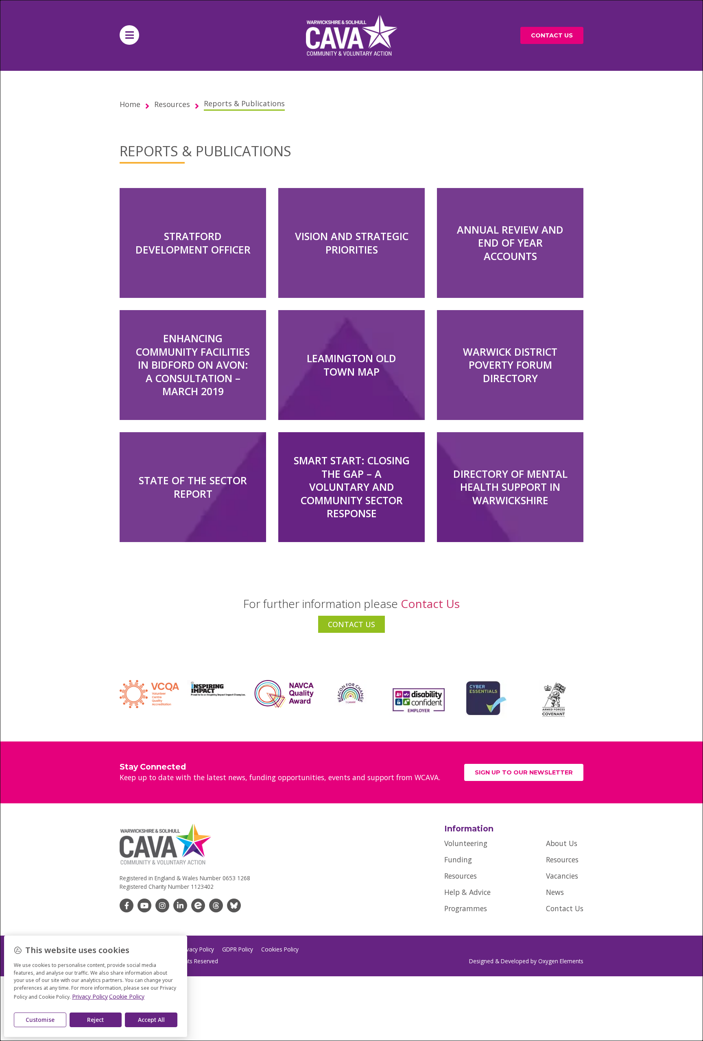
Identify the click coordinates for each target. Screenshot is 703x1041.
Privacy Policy (197, 949)
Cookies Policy (280, 949)
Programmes (465, 908)
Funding (458, 859)
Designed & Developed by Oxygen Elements (526, 961)
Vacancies (562, 876)
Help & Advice (467, 892)
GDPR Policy (237, 949)
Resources (460, 876)
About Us (561, 843)
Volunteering (465, 843)
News (555, 892)
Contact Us (564, 908)
